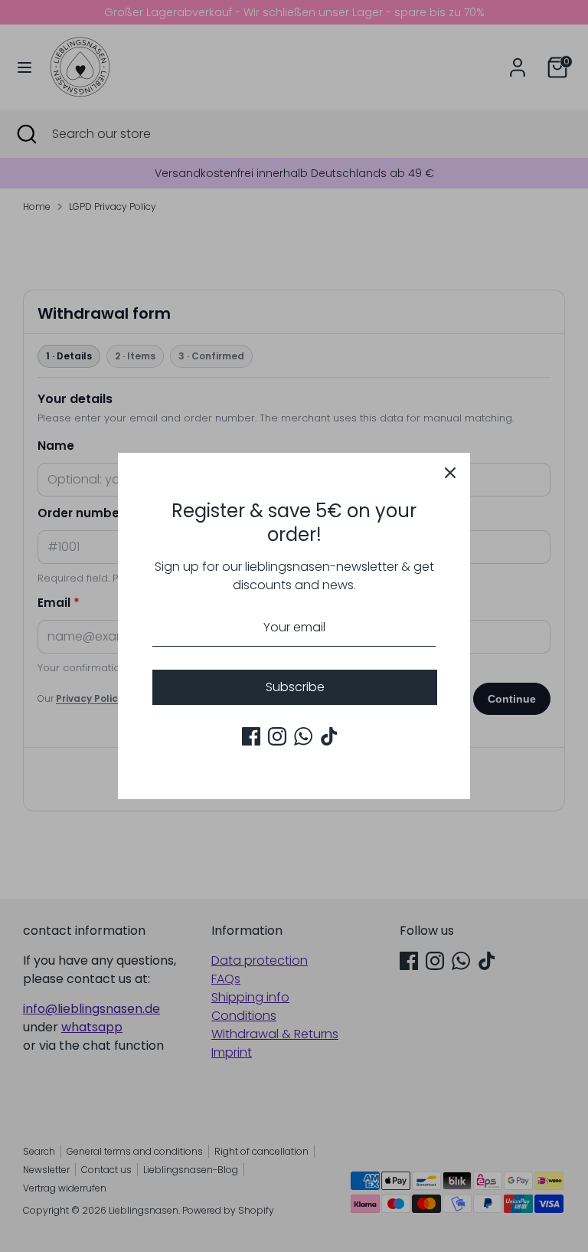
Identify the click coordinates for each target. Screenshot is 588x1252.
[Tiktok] (329, 736)
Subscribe (295, 687)
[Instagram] (277, 736)
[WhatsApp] (303, 736)
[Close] (450, 473)
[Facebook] (251, 736)
